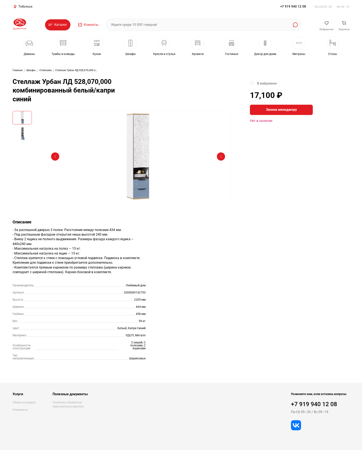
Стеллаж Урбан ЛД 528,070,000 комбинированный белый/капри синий (76, 70)
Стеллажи (45, 70)
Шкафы (31, 70)
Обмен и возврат (24, 402)
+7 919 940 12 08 (293, 6)
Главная (18, 70)
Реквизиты (20, 409)
